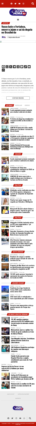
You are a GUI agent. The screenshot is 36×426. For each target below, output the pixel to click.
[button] (2, 3)
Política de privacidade (23, 394)
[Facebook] (11, 3)
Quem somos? (10, 394)
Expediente (18, 398)
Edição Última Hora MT (14, 37)
